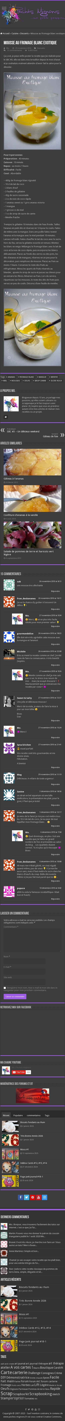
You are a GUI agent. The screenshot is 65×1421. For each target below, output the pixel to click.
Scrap (7, 1393)
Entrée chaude (36, 1378)
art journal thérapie (37, 1363)
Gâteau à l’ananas (14, 478)
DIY (3, 1377)
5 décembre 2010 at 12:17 (50, 812)
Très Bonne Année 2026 (31, 1136)
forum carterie (49, 1381)
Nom (7, 956)
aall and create (7, 1364)
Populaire (18, 1115)
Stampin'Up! (10, 1398)
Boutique (46, 1367)
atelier (5, 1367)
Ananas (11, 377)
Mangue (42, 377)
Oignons (14, 1389)
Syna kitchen (24, 745)
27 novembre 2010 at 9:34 (50, 615)
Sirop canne (40, 381)
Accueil (6, 33)
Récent (6, 1115)
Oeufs (27, 381)
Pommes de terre (36, 1389)
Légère (44, 1385)
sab (19, 581)
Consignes (47, 1373)
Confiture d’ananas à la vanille (21, 515)
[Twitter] (26, 1197)
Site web (8, 977)
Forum (25, 1381)
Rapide (55, 1389)
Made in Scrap (55, 1385)
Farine (17, 1381)
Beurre (37, 1368)
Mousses (16, 381)
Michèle (21, 651)
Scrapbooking (41, 1394)
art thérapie (56, 1363)
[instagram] (44, 1197)
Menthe (54, 377)
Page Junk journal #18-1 (31, 1176)
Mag (19, 774)
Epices (46, 1377)
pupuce (21, 888)
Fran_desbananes (26, 598)
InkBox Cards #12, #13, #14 (33, 1163)
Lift (37, 1385)
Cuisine (15, 33)
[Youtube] (38, 1197)
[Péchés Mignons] (32, 14)
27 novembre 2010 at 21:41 (49, 745)
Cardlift (58, 1367)
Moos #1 (24, 1149)
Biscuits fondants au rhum (32, 1122)
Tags (47, 1115)
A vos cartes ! (21, 1367)
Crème (58, 1373)
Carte (6, 1372)
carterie (19, 1372)
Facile (54, 1377)
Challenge (34, 1373)
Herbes (25, 1385)
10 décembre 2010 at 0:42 (50, 888)
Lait (32, 1385)
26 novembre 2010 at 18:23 (49, 633)
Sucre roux (56, 381)
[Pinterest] (32, 1197)
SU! (21, 1398)
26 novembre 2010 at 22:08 (49, 651)
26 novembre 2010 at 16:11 (49, 598)
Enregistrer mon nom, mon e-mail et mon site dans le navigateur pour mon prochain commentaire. (30, 989)
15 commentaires (14, 50)
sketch (56, 1394)
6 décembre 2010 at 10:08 (50, 861)
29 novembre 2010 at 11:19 (49, 774)
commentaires (33, 1115)
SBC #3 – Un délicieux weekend (23, 430)
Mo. (8, 48)
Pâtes (47, 1389)
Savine (20, 791)
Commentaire (11, 927)
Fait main (7, 1381)
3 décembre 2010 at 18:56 (50, 791)
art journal (20, 1363)
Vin (36, 1399)
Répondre (55, 591)
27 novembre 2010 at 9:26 (50, 671)
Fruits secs (16, 1385)
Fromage (6, 1385)
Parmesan (23, 1389)
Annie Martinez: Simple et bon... (24, 1251)
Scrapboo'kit (21, 1394)
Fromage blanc (27, 377)
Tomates (29, 1398)
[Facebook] (20, 1197)
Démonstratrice (17, 1377)
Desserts (24, 33)
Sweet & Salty (24, 698)
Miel (5, 381)
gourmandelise (25, 633)
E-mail (7, 967)
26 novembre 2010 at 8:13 (50, 581)
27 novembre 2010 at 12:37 (49, 698)
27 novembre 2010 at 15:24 (49, 728)
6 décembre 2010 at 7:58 (50, 832)
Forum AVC (34, 1381)
